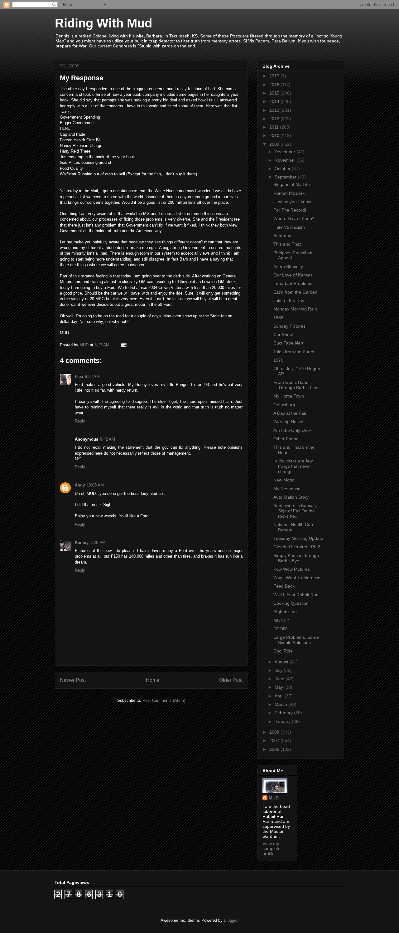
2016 (275, 84)
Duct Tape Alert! (289, 342)
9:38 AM (92, 376)
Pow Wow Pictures (291, 569)
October (283, 168)
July (279, 670)
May (279, 687)
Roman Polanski (289, 193)
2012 (275, 118)
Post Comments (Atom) (163, 700)
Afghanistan (285, 611)
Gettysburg (284, 404)
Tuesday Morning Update (298, 538)
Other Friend (286, 438)
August (282, 661)
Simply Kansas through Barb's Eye (296, 558)
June (280, 678)
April (280, 695)
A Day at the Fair (289, 413)
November (285, 160)
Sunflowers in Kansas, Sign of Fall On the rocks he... (295, 511)
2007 (275, 740)
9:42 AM (107, 439)
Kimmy (82, 542)
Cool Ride (283, 650)
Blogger (230, 920)
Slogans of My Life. (292, 184)
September (286, 176)
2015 (275, 92)
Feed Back (284, 586)
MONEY (281, 620)
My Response (286, 488)
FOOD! (280, 628)
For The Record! (289, 210)
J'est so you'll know (292, 201)
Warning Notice (288, 421)
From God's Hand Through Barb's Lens (296, 385)
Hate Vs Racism (289, 227)
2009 (275, 144)
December (285, 151)
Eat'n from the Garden (295, 292)
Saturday (282, 235)
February (284, 712)
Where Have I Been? (294, 218)
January (283, 721)
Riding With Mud (103, 23)
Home (152, 680)
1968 (278, 317)
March (281, 704)
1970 (278, 360)
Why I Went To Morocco (296, 577)
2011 (274, 127)
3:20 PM (98, 542)
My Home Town (288, 395)
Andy (80, 485)
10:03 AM (95, 485)
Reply (80, 421)
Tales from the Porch (293, 351)
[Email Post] (123, 345)
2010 (275, 135)
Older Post (231, 680)
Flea (79, 376)
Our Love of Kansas (293, 274)
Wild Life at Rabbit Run (296, 594)
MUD (274, 797)
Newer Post (73, 680)
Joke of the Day (288, 300)
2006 (275, 749)
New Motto (284, 479)
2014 (275, 101)
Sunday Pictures (289, 326)
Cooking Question (291, 603)
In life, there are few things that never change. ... (293, 466)
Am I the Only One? (292, 430)
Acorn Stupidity (288, 266)
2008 (275, 732)
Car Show (283, 334)
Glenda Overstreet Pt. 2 (296, 546)
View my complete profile (271, 848)
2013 (275, 110)
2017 (275, 75)
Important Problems (292, 283)
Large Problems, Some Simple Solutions (296, 640)
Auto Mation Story (291, 497)
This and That (287, 244)
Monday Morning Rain (295, 308)
